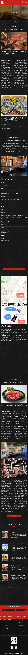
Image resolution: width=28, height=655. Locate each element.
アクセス (19, 587)
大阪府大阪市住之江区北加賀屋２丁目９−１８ (11, 193)
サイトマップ (21, 634)
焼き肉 (14, 587)
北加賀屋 (9, 587)
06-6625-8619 (4, 186)
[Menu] (25, 2)
